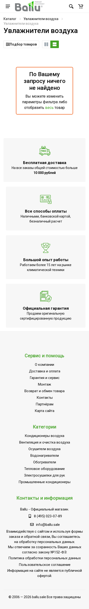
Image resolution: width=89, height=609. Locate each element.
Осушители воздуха (44, 449)
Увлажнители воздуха (40, 19)
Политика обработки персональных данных (44, 558)
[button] (80, 6)
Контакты (45, 397)
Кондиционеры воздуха (44, 436)
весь (49, 107)
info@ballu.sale (48, 525)
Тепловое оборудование (44, 469)
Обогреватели (44, 462)
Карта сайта (44, 411)
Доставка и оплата (44, 371)
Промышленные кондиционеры (44, 482)
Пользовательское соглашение (44, 565)
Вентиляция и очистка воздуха (44, 442)
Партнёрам (44, 404)
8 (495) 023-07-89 (48, 516)
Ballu (24, 509)
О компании (44, 364)
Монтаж (44, 384)
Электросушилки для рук (44, 475)
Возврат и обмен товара (44, 391)
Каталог (10, 19)
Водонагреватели (44, 455)
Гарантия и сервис (45, 378)
